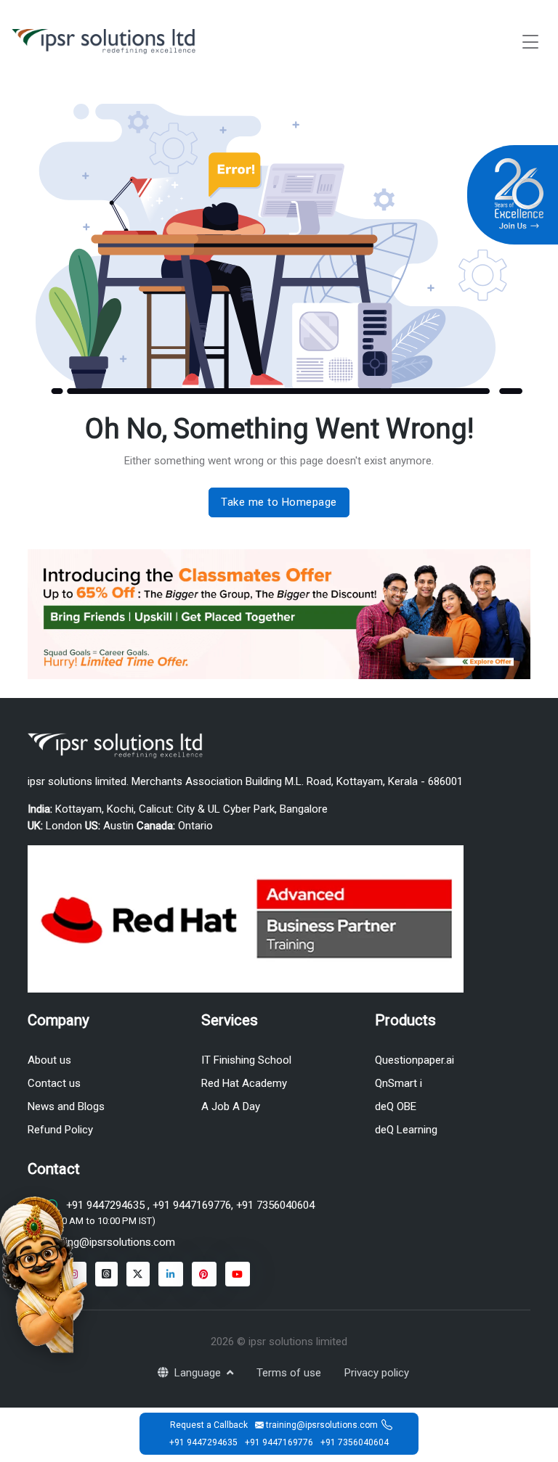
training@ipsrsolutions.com (109, 1242)
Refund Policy (60, 1129)
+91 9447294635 (105, 1205)
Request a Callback (209, 1425)
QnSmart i (398, 1083)
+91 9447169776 (190, 1205)
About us (49, 1060)
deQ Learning (406, 1129)
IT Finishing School (246, 1060)
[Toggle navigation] (530, 41)
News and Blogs (66, 1106)
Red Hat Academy (244, 1083)
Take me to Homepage (279, 502)
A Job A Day (230, 1106)
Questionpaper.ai (414, 1060)
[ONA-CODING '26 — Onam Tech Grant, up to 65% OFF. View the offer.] (43, 1273)
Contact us (54, 1083)
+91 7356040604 (274, 1205)
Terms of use (288, 1372)
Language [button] (199, 1372)
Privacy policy (376, 1372)
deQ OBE (395, 1106)
